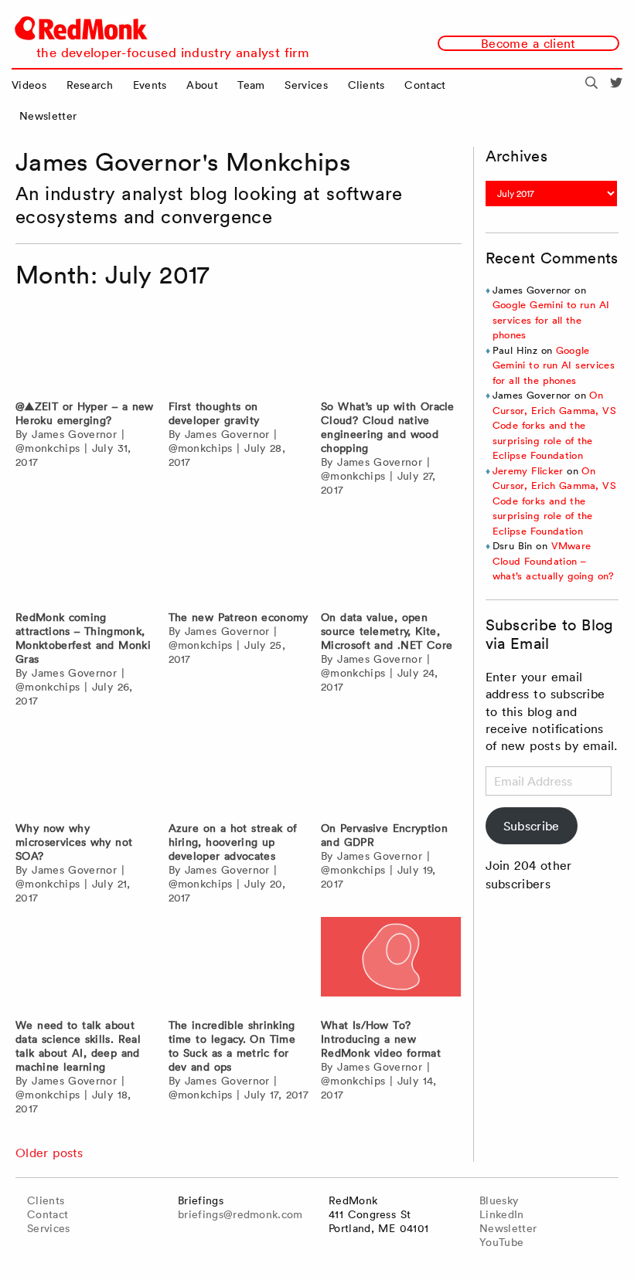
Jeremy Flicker (528, 470)
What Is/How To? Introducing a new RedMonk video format (381, 1039)
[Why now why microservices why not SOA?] (85, 766)
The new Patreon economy (238, 617)
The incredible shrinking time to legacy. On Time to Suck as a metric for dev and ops (232, 1046)
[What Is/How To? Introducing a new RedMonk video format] (391, 963)
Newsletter (48, 116)
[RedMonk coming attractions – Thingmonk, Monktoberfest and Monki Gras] (85, 556)
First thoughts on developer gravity (214, 413)
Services (306, 85)
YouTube (501, 1242)
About (202, 85)
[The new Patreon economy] (239, 556)
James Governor (74, 434)
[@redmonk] (616, 85)
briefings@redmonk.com (240, 1214)
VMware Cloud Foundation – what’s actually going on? (554, 560)
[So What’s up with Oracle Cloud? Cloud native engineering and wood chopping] (391, 345)
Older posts (49, 1152)
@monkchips (47, 448)
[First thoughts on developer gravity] (239, 345)
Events (150, 85)
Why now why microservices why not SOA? (73, 842)
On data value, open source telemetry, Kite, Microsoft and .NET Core (386, 631)
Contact (424, 85)
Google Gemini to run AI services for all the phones (551, 319)
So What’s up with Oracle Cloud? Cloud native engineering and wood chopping (388, 427)
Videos (29, 85)
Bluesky (498, 1200)
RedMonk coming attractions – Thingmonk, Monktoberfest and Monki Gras (83, 638)
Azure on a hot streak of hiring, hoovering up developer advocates (233, 842)
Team (250, 85)
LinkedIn (501, 1214)
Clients (366, 85)
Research (90, 85)
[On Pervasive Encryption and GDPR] (391, 766)
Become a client (528, 43)
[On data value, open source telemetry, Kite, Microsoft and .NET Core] (391, 556)
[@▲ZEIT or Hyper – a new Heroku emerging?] (85, 345)
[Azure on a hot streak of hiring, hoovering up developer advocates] (239, 766)
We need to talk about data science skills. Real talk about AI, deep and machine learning (78, 1046)
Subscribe (531, 826)
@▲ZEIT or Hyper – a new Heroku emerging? (84, 413)
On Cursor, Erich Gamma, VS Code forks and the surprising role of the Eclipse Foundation (554, 425)
